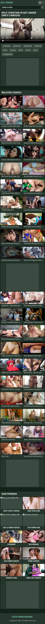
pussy (14, 50)
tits (22, 50)
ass (36, 50)
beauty (38, 46)
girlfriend (29, 46)
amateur (18, 46)
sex (6, 50)
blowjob (7, 46)
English (41, 2)
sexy (29, 50)
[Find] (42, 7)
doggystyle (8, 54)
